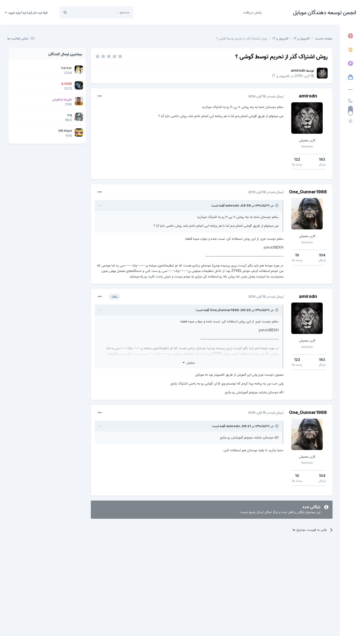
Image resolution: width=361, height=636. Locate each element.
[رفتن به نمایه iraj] (79, 117)
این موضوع (83, 12)
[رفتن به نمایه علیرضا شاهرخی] (79, 101)
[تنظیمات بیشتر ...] (100, 96)
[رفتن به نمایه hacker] (79, 70)
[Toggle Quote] (276, 205)
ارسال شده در (265, 96)
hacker (66, 68)
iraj (69, 115)
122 (297, 159)
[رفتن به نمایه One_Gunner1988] (307, 213)
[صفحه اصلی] (350, 36)
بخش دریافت (252, 12)
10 (297, 255)
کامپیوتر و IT (281, 76)
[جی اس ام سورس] (350, 49)
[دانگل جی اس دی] (350, 63)
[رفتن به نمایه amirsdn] (322, 73)
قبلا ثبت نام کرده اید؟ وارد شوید (27, 12)
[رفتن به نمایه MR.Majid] (79, 132)
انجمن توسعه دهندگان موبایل (324, 12)
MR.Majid (65, 130)
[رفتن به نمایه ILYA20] (79, 85)
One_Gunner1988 (308, 191)
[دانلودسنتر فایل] (350, 77)
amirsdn (298, 70)
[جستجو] (65, 12)
